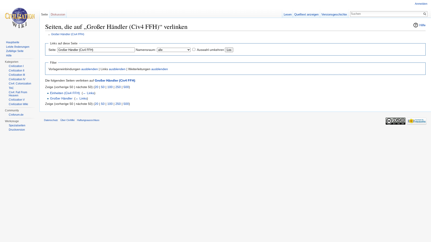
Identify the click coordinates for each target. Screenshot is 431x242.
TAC (11, 88)
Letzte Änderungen (17, 46)
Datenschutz (51, 120)
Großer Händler (61, 98)
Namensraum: (146, 50)
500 (126, 87)
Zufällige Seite (15, 51)
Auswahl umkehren (210, 50)
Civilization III (17, 74)
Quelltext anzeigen (306, 14)
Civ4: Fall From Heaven (18, 94)
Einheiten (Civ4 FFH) (65, 93)
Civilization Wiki (18, 104)
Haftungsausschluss (88, 120)
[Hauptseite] (20, 18)
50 (103, 87)
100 (110, 87)
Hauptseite (12, 42)
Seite (44, 14)
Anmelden (421, 3)
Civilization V (17, 99)
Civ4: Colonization (20, 83)
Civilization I (16, 66)
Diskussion (58, 14)
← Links (88, 93)
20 (96, 87)
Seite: (52, 50)
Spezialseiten (17, 125)
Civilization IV (17, 79)
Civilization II (16, 70)
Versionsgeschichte (334, 14)
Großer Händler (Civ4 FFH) (67, 34)
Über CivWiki (67, 120)
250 (118, 87)
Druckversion (17, 129)
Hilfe (422, 25)
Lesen (288, 14)
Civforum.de (16, 114)
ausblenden (89, 69)
